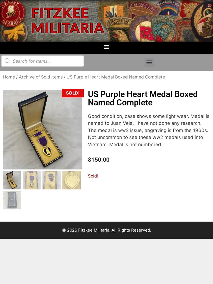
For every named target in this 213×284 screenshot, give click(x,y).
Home (9, 77)
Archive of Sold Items (41, 77)
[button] (106, 46)
